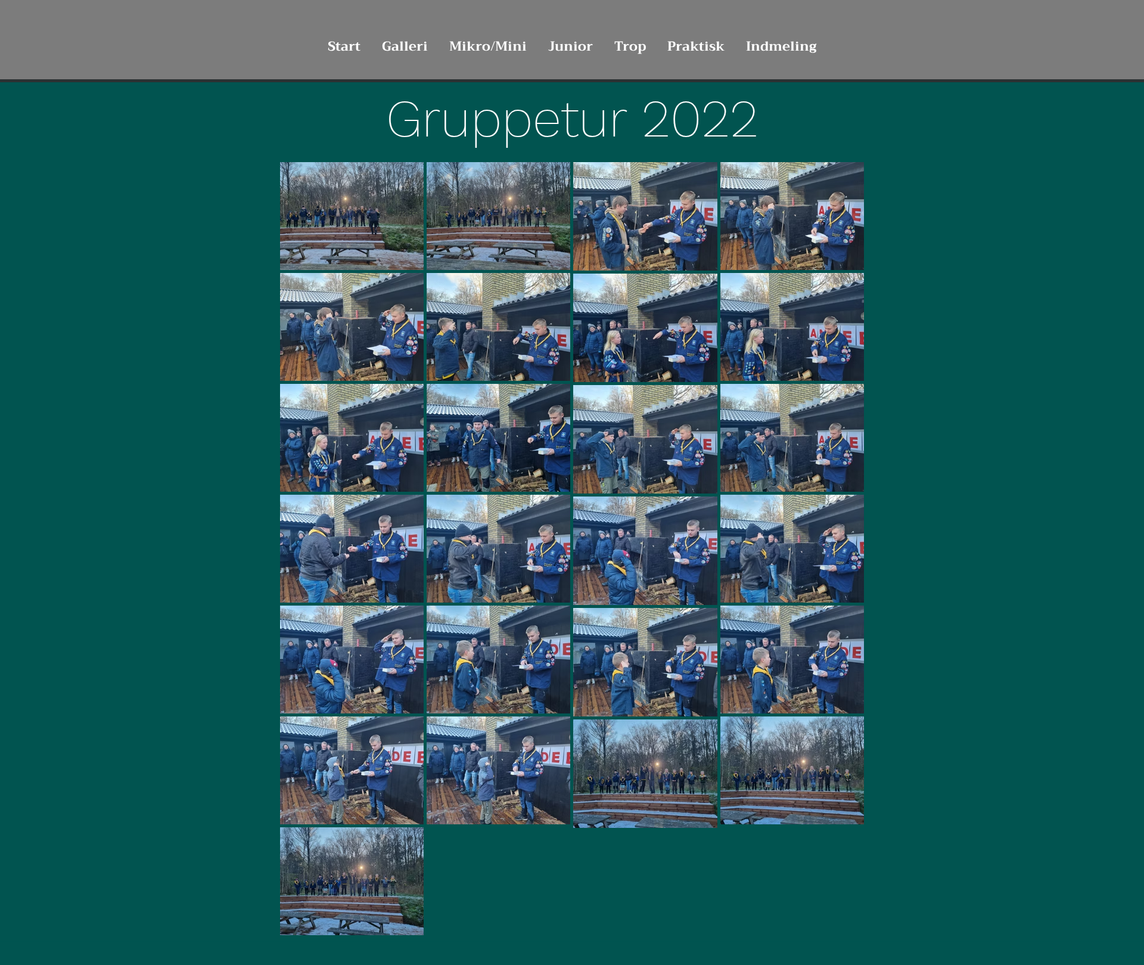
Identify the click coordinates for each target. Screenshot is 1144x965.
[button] (405, 41)
